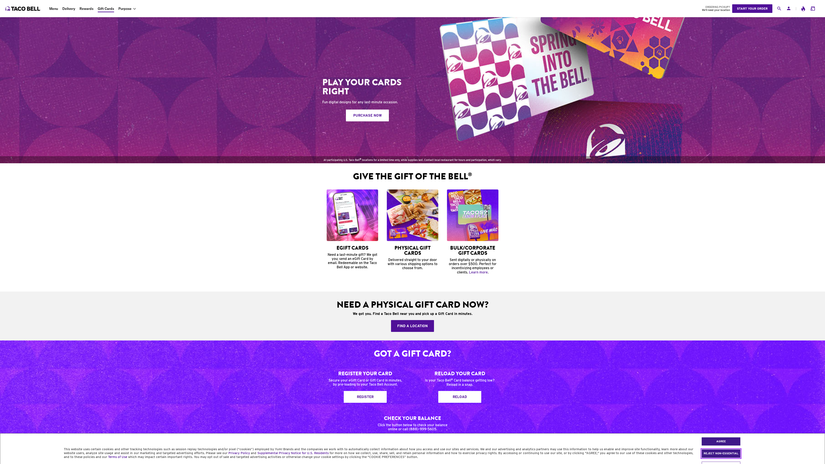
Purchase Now (367, 115)
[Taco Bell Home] (23, 8)
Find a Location (412, 326)
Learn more (478, 272)
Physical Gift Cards (412, 250)
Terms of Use (117, 457)
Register (365, 397)
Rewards (86, 8)
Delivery (68, 8)
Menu (53, 8)
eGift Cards (352, 247)
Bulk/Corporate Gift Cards (472, 250)
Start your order (752, 8)
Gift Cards (106, 8)
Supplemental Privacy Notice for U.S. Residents (293, 453)
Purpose (124, 8)
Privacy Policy (239, 453)
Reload (460, 397)
